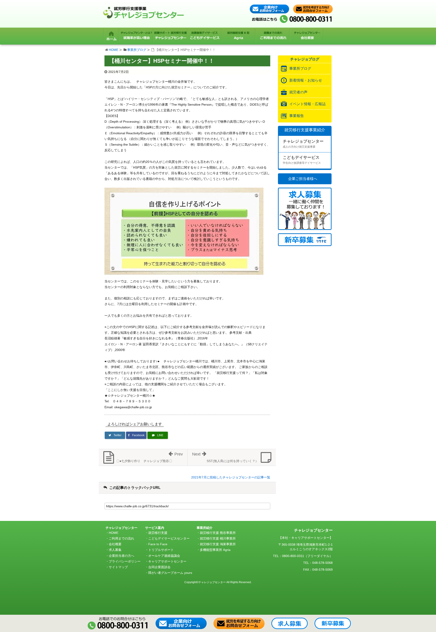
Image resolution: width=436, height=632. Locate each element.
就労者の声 (298, 92)
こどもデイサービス (302, 159)
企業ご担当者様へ (302, 179)
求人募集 (115, 550)
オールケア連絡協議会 (164, 555)
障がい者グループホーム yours (170, 573)
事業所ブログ (136, 50)
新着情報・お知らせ (305, 80)
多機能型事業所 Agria (215, 550)
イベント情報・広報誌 (307, 104)
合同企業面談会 (159, 567)
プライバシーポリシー (125, 561)
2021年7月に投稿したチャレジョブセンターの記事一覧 (230, 477)
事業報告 (296, 116)
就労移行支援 (157, 533)
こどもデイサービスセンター (169, 538)
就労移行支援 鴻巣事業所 (218, 544)
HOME (113, 50)
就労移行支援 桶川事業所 (218, 538)
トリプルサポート (161, 550)
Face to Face (157, 544)
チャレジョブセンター (303, 143)
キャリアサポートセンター (167, 561)
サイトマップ (118, 567)
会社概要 (115, 544)
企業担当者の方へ (121, 555)
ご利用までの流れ (121, 538)
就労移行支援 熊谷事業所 (218, 533)
